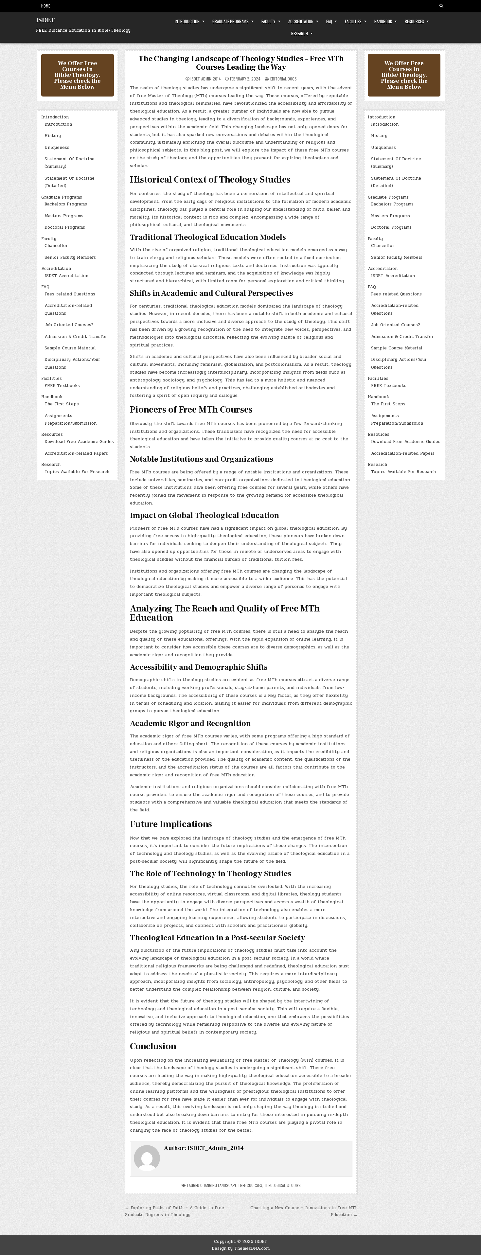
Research (299, 33)
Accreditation (300, 21)
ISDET (45, 20)
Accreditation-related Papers (76, 453)
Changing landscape (218, 1185)
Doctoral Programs (65, 227)
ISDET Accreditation (66, 276)
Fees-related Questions (70, 294)
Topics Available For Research (77, 471)
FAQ (329, 21)
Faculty (268, 21)
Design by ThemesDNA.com (241, 1248)
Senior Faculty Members (70, 257)
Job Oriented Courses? (69, 325)
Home (45, 6)
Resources (414, 21)
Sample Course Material (70, 348)
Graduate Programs (230, 21)
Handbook (383, 21)
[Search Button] (441, 5)
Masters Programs (64, 216)
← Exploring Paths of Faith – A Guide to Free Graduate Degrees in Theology (174, 1211)
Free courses (250, 1185)
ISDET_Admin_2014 (205, 79)
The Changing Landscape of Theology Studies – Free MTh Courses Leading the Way (241, 63)
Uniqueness (57, 147)
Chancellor (56, 245)
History (53, 136)
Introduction (187, 21)
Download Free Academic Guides (79, 441)
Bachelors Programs (66, 204)
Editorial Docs (283, 78)
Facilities (353, 21)
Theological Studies (282, 1185)
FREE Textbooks (62, 385)
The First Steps (62, 404)
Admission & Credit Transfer (76, 336)
